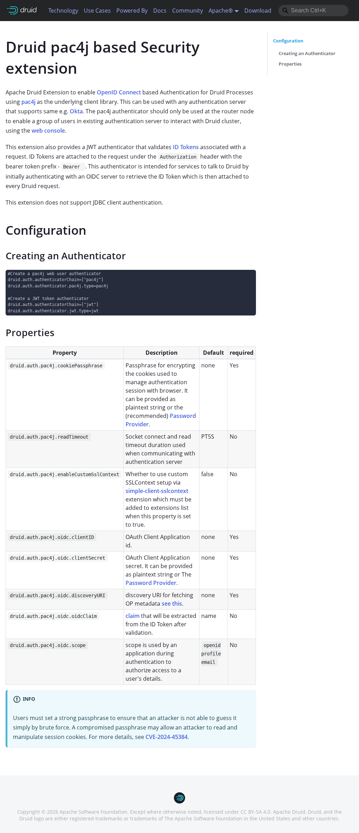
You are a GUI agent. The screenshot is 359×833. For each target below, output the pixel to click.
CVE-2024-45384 (166, 737)
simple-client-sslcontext (157, 491)
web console (48, 130)
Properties (290, 64)
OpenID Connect (119, 92)
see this (172, 603)
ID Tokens (186, 147)
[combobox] (313, 10)
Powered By (132, 10)
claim (133, 616)
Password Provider (151, 583)
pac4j (28, 102)
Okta (76, 111)
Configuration (288, 41)
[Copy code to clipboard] (247, 278)
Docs (160, 10)
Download (257, 10)
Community (187, 10)
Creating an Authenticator (307, 53)
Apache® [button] (221, 10)
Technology (63, 10)
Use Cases (97, 10)
